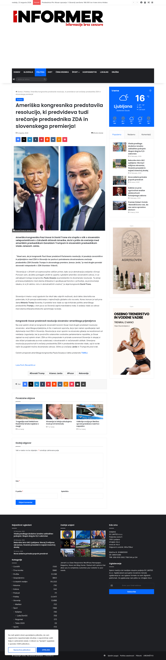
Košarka (18, 612)
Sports (15, 627)
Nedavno (131, 134)
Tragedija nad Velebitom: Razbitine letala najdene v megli (27, 423)
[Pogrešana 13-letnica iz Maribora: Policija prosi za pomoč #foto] (68, 535)
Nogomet (19, 619)
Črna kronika (62, 72)
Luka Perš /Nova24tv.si (25, 365)
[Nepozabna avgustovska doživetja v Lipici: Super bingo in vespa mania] (68, 544)
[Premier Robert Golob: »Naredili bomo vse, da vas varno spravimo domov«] (119, 205)
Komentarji (146, 134)
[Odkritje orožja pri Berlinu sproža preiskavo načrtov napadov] (89, 411)
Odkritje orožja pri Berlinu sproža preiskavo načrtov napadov (87, 423)
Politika (40, 72)
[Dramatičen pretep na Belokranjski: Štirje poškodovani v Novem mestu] (83, 544)
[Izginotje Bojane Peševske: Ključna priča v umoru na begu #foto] (68, 553)
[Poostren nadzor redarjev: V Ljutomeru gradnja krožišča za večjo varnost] (98, 544)
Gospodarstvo (90, 72)
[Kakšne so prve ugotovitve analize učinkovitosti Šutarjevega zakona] (119, 191)
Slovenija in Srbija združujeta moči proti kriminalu (59, 422)
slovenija (84, 373)
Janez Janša (56, 373)
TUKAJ (84, 353)
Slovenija (28, 72)
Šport (75, 72)
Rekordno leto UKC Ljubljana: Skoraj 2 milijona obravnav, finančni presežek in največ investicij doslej (138, 165)
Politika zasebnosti (127, 656)
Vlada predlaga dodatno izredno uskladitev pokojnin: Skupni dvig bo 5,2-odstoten (137, 148)
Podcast (16, 593)
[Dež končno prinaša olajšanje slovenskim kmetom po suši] (83, 553)
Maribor (18, 604)
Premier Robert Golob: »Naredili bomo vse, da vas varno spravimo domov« (138, 206)
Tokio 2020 (20, 623)
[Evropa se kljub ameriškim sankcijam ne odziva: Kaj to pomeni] (83, 535)
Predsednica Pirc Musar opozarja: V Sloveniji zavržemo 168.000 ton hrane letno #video (75, 2)
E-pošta (19, 491)
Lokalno (104, 72)
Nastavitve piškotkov (22, 650)
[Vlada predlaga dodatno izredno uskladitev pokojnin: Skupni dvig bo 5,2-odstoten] (119, 146)
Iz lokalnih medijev (20, 582)
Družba (115, 72)
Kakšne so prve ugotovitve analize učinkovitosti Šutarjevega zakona (137, 192)
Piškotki (139, 656)
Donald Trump (37, 373)
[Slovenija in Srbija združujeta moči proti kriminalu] (59, 411)
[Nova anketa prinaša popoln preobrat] (119, 180)
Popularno (116, 134)
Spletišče (65, 491)
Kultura (16, 589)
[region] (31, 642)
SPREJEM (46, 650)
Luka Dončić (22, 615)
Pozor (71, 373)
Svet (50, 72)
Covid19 (16, 567)
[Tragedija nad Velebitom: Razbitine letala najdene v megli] (29, 411)
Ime (18, 481)
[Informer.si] (58, 18)
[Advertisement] (83, 50)
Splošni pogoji (113, 656)
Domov (17, 72)
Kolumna (16, 585)
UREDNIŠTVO (148, 656)
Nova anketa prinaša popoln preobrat (137, 178)
